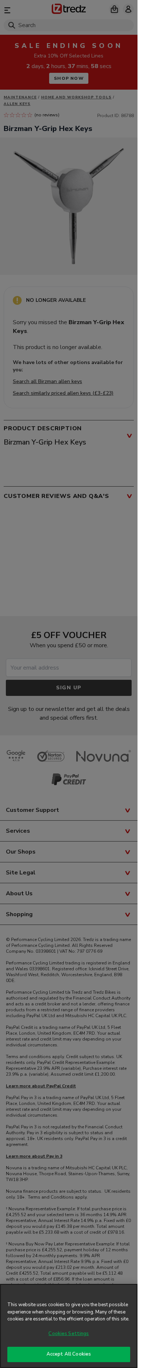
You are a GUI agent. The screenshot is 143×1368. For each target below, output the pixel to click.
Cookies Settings (68, 1333)
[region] (69, 1326)
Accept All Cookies (69, 1354)
